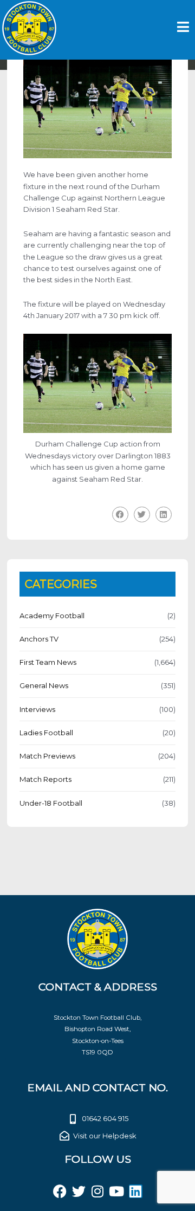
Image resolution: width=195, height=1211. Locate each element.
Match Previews (47, 756)
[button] (120, 514)
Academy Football (52, 615)
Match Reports (46, 779)
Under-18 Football (51, 803)
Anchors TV (39, 638)
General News (44, 685)
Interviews (37, 709)
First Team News (48, 662)
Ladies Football (46, 732)
